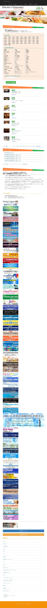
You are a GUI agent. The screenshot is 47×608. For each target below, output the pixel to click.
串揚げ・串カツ (6, 60)
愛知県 (21, 40)
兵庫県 (5, 41)
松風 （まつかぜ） (6, 590)
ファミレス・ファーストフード (31, 71)
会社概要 (35, 4)
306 (17, 146)
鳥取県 (17, 41)
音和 (4, 551)
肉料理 (27, 58)
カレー (27, 63)
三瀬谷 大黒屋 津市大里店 (7, 580)
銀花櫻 (13, 99)
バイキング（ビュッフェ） (19, 65)
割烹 (27, 49)
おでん (27, 55)
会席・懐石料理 (17, 51)
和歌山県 (13, 41)
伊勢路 (4, 585)
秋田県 (21, 37)
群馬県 (5, 38)
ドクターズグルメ (7, 1)
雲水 (4, 564)
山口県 (33, 41)
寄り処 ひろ (14, 138)
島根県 (21, 41)
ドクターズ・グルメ (22, 603)
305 (14, 146)
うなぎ (16, 54)
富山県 (29, 38)
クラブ (27, 73)
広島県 (29, 41)
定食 (5, 64)
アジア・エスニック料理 (8, 68)
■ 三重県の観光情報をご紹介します (13, 158)
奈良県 (9, 41)
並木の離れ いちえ (16, 91)
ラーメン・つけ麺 (7, 70)
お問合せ (25, 4)
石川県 (33, 38)
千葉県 (13, 38)
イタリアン (17, 64)
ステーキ (16, 58)
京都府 (33, 40)
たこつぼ (14, 107)
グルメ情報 (10, 4)
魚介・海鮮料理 (6, 51)
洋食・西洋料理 (6, 66)
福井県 (37, 38)
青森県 (9, 37)
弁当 (16, 63)
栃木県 (37, 37)
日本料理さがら (5, 546)
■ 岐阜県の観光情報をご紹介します (13, 156)
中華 (27, 65)
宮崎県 (37, 43)
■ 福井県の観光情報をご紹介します (13, 160)
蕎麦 (16, 53)
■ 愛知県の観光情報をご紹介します (13, 154)
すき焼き (27, 59)
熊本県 (29, 43)
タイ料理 (27, 68)
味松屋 (4, 556)
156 (13, 595)
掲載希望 (30, 4)
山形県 (25, 37)
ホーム (5, 4)
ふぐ (27, 54)
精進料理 (27, 51)
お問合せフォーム (23, 531)
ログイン (23, 605)
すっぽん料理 (17, 56)
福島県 (29, 37)
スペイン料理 (17, 69)
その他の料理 (6, 73)
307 (20, 146)
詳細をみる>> (14, 94)
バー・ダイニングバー (18, 70)
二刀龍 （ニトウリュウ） (7, 582)
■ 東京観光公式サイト (10, 152)
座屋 (4, 548)
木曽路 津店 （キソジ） (7, 572)
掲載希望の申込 (23, 534)
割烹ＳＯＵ (5, 543)
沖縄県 (9, 44)
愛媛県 (9, 43)
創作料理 (16, 66)
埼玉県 (9, 38)
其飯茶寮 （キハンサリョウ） (7, 559)
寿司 (5, 53)
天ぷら (5, 54)
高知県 (13, 43)
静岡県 (17, 40)
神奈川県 (21, 38)
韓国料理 (5, 69)
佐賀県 (21, 43)
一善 (4, 554)
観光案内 (15, 4)
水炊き (5, 61)
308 (23, 146)
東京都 (17, 38)
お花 (13, 115)
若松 (4, 575)
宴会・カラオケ (17, 71)
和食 (16, 49)
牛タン (16, 60)
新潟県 (25, 38)
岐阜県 (13, 40)
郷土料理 (5, 56)
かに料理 (27, 56)
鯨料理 (27, 61)
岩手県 (13, 37)
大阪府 (37, 40)
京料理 (5, 50)
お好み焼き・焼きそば (7, 63)
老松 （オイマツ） (6, 567)
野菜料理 (27, 66)
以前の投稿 (25, 164)
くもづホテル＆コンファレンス (8, 577)
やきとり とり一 (16, 123)
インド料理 (17, 68)
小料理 (16, 50)
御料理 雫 (4, 588)
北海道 (5, 37)
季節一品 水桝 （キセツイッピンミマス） (9, 569)
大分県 (33, 43)
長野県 (9, 40)
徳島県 (37, 41)
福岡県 (17, 43)
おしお (4, 541)
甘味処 (5, 71)
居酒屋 (5, 49)
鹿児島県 (5, 44)
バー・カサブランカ (16, 130)
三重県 (25, 40)
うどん (27, 53)
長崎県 (25, 43)
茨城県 (33, 37)
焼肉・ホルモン (6, 58)
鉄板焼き (5, 59)
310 (30, 146)
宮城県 (17, 37)
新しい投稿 (6, 146)
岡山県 (25, 41)
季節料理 (27, 50)
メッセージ (21, 4)
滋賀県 (29, 40)
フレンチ (5, 65)
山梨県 (5, 40)
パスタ (27, 64)
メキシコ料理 (28, 69)
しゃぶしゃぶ (17, 59)
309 (27, 146)
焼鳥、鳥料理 (17, 55)
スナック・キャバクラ (18, 73)
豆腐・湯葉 (6, 55)
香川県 (5, 43)
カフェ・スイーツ (29, 70)
